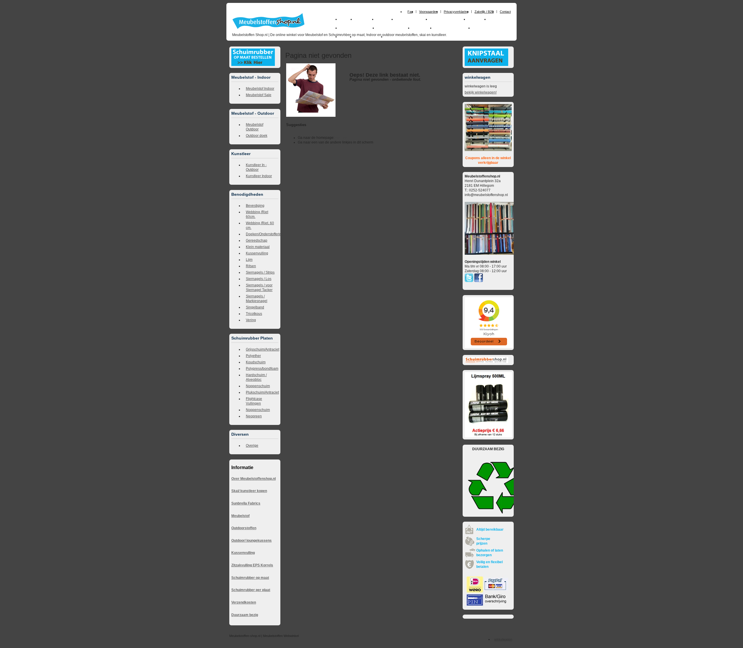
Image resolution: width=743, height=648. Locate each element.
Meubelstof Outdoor (254, 127)
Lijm (249, 260)
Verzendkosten (243, 602)
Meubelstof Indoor (260, 89)
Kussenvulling (257, 253)
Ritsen (251, 266)
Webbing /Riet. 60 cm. (260, 225)
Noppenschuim (258, 386)
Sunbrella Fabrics (245, 503)
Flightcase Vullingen (254, 401)
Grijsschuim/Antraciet (262, 349)
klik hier (341, 138)
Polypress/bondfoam (262, 369)
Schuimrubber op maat (250, 578)
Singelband (255, 307)
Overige (252, 446)
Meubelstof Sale (258, 95)
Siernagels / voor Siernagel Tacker (259, 287)
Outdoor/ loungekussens (251, 540)
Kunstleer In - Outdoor (256, 167)
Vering (251, 320)
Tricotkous (254, 314)
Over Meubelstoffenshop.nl (253, 479)
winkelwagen (503, 639)
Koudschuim (256, 362)
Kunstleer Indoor (259, 176)
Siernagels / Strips (260, 272)
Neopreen (254, 416)
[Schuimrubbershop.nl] (486, 362)
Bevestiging (255, 206)
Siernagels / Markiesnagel (256, 298)
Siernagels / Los (258, 279)
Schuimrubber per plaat (250, 590)
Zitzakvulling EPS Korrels (252, 565)
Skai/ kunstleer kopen (249, 491)
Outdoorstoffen (243, 528)
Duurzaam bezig (244, 615)
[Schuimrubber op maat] (253, 65)
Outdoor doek (256, 136)
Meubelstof (240, 516)
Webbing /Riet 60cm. (257, 214)
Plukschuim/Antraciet (262, 392)
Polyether (253, 356)
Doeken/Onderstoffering (262, 234)
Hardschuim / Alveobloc (256, 377)
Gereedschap (256, 240)
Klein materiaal (258, 247)
